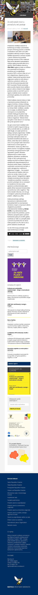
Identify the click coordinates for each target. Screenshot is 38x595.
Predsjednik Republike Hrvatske (16, 487)
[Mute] (23, 234)
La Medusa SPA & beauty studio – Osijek (18, 333)
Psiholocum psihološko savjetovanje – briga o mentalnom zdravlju (18, 290)
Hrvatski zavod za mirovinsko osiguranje (19, 510)
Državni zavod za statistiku (15, 520)
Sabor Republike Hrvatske (15, 482)
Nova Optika (11, 320)
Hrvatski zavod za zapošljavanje (17, 503)
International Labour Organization (17, 522)
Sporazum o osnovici (19, 240)
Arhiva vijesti (13, 364)
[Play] (10, 234)
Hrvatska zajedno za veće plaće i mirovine (18, 349)
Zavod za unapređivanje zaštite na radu (19, 517)
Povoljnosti (11, 375)
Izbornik (23, 15)
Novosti (25, 29)
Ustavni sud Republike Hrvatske (16, 490)
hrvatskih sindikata (27, 6)
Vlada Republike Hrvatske (15, 485)
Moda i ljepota (12, 385)
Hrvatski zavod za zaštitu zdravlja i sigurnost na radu (17, 513)
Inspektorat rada (12, 497)
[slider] (27, 233)
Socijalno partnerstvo (14, 500)
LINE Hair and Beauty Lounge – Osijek (17, 305)
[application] (19, 234)
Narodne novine (12, 525)
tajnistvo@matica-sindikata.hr (16, 566)
